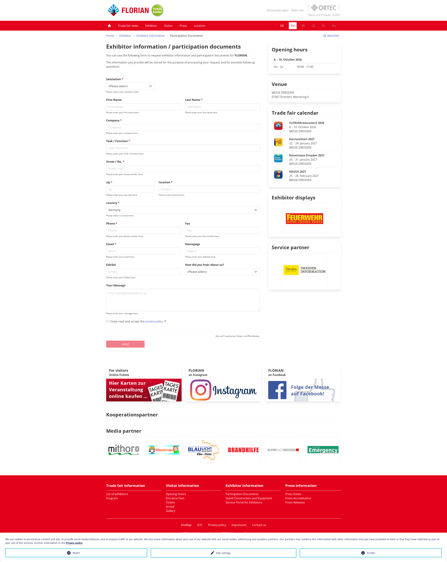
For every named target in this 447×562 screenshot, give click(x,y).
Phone (111, 223)
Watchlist (333, 36)
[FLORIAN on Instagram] (223, 390)
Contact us (259, 525)
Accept (371, 552)
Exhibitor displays (293, 197)
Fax (187, 223)
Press (183, 26)
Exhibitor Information (151, 36)
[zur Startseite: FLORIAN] (128, 10)
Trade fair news (128, 26)
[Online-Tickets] (157, 10)
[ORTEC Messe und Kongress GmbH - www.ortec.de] (324, 10)
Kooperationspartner (132, 414)
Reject (76, 552)
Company (114, 120)
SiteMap (186, 525)
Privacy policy (217, 525)
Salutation (114, 79)
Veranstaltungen (277, 10)
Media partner (123, 430)
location (166, 182)
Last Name (193, 100)
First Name (114, 100)
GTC (200, 525)
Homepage (192, 244)
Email (111, 244)
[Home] (109, 26)
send (125, 344)
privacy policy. (154, 321)
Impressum (239, 525)
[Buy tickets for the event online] (144, 390)
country (112, 203)
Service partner (290, 247)
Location (199, 26)
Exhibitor (151, 26)
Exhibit (111, 265)
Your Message (115, 285)
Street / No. (115, 162)
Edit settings (223, 553)
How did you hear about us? (204, 265)
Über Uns (297, 10)
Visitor (168, 26)
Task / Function (118, 141)
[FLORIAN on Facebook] (303, 390)
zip (109, 182)
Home (110, 36)
